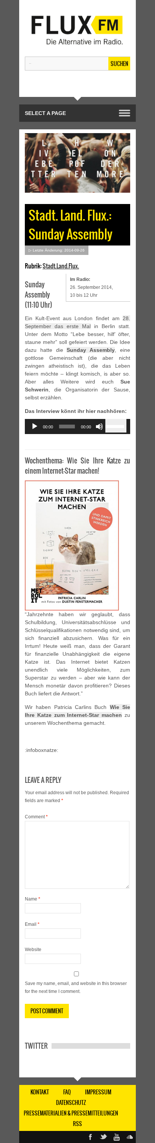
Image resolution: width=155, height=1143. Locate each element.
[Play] (34, 426)
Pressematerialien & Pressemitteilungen (71, 1113)
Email (32, 924)
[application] (77, 426)
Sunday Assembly (91, 350)
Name (32, 899)
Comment (36, 816)
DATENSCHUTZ (71, 1103)
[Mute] (99, 426)
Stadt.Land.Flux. (61, 265)
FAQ (67, 1092)
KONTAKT (39, 1092)
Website (33, 949)
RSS (77, 1124)
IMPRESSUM (98, 1092)
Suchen (119, 64)
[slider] (115, 426)
